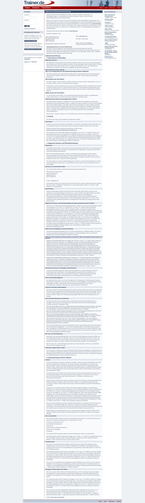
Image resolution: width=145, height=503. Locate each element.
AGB (106, 7)
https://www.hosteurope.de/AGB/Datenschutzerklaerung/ (61, 130)
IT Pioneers (108, 22)
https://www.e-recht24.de (57, 497)
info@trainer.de (83, 36)
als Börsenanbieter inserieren (33, 49)
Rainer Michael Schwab (111, 40)
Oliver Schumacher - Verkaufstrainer (110, 15)
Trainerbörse (46, 8)
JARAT (106, 43)
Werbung (26, 61)
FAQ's (101, 7)
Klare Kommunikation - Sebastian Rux (111, 32)
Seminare (35, 8)
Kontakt (119, 7)
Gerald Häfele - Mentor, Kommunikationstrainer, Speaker (111, 52)
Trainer (27, 8)
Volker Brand (108, 29)
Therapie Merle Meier (110, 36)
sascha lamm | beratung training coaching (111, 47)
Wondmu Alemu (109, 19)
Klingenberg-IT (109, 56)
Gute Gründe (27, 57)
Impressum (112, 7)
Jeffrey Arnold (109, 25)
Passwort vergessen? (30, 28)
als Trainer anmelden (31, 41)
